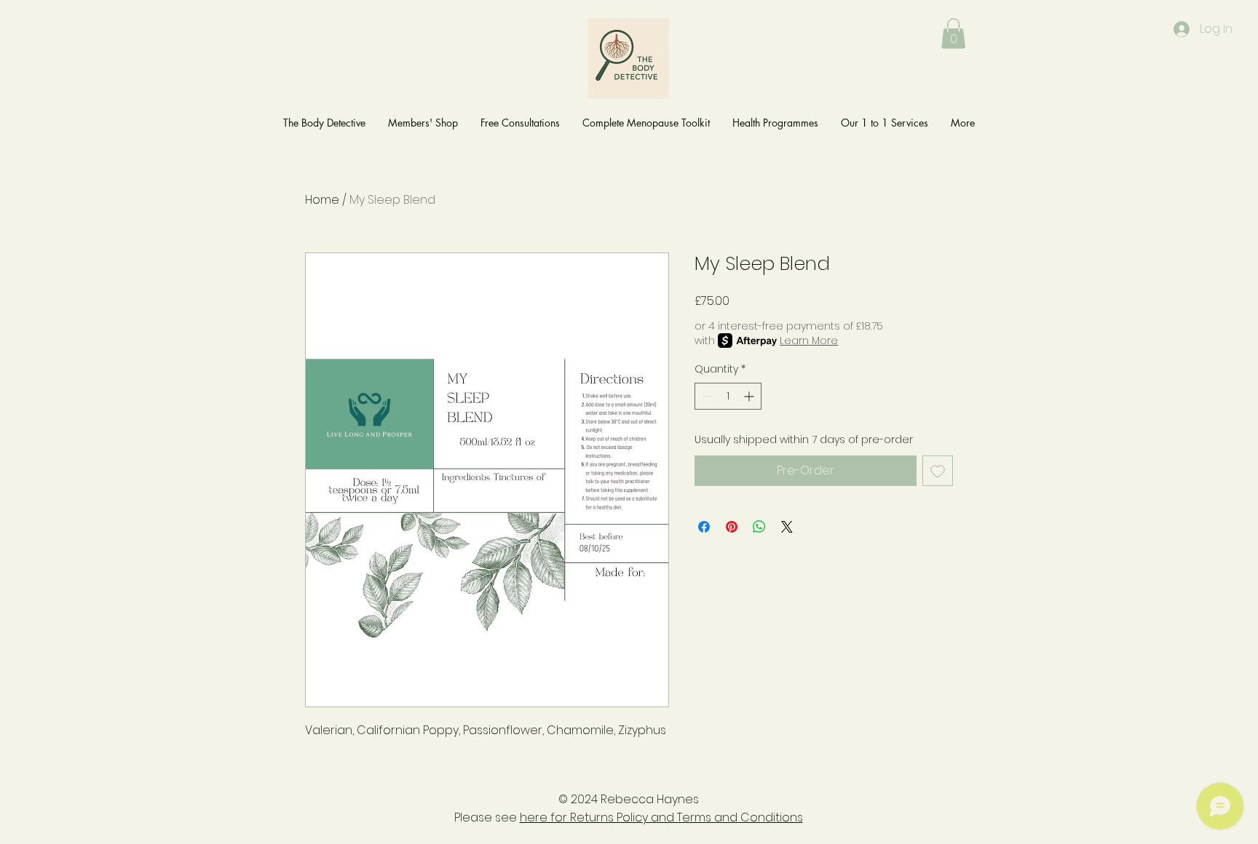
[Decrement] (706, 396)
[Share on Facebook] (704, 527)
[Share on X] (787, 527)
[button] (953, 33)
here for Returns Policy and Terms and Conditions (661, 817)
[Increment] (750, 396)
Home (322, 199)
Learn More (809, 340)
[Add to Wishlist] (937, 470)
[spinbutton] (728, 396)
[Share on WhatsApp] (759, 527)
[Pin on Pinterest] (731, 527)
